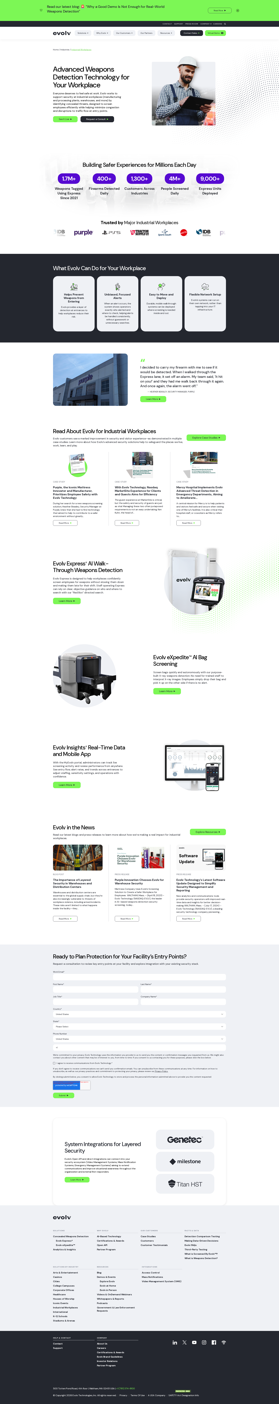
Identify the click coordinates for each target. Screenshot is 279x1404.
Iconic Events (60, 1303)
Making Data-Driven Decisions (202, 1240)
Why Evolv (101, 33)
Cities (56, 1281)
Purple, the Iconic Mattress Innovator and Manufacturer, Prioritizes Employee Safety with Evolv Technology (75, 493)
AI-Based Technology (109, 1236)
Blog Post (58, 874)
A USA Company (156, 1395)
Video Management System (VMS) (161, 1281)
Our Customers (123, 33)
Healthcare (59, 1294)
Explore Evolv (107, 1281)
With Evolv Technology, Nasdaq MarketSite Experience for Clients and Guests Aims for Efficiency (138, 491)
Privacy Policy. (161, 1071)
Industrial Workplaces (65, 1307)
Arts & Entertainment (65, 1272)
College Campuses (63, 1285)
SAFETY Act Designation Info (184, 1395)
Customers (147, 1240)
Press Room (191, 24)
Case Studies (148, 1236)
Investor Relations (107, 1361)
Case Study (59, 481)
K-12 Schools (60, 1316)
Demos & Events (106, 1277)
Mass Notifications (152, 1277)
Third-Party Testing (196, 1249)
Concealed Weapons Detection (71, 1236)
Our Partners (146, 33)
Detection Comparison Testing (202, 1236)
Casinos (57, 1277)
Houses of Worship (63, 1298)
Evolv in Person (108, 1290)
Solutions (82, 33)
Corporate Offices (63, 1290)
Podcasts (102, 1303)
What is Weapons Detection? (201, 1258)
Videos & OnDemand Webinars (114, 1294)
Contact (167, 24)
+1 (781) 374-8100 (125, 1388)
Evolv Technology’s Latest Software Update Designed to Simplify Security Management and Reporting (200, 885)
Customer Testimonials (154, 1245)
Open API (102, 1245)
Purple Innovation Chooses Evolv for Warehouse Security (139, 881)
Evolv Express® (64, 1240)
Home (56, 49)
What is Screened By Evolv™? (201, 1253)
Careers (217, 24)
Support (178, 24)
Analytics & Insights (64, 1249)
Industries (64, 49)
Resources (165, 33)
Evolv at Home (108, 1285)
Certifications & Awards (110, 1240)
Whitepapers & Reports (110, 1298)
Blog (99, 1272)
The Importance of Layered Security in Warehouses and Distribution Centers (72, 883)
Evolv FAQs (191, 1245)
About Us (102, 1343)
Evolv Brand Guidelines (110, 1356)
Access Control (151, 1272)
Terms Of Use (137, 1395)
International (60, 1311)
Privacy (123, 1395)
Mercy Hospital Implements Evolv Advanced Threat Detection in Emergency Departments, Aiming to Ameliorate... (199, 493)
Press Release (122, 874)
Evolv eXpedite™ (65, 1245)
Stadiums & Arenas (64, 1320)
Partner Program (106, 1249)
